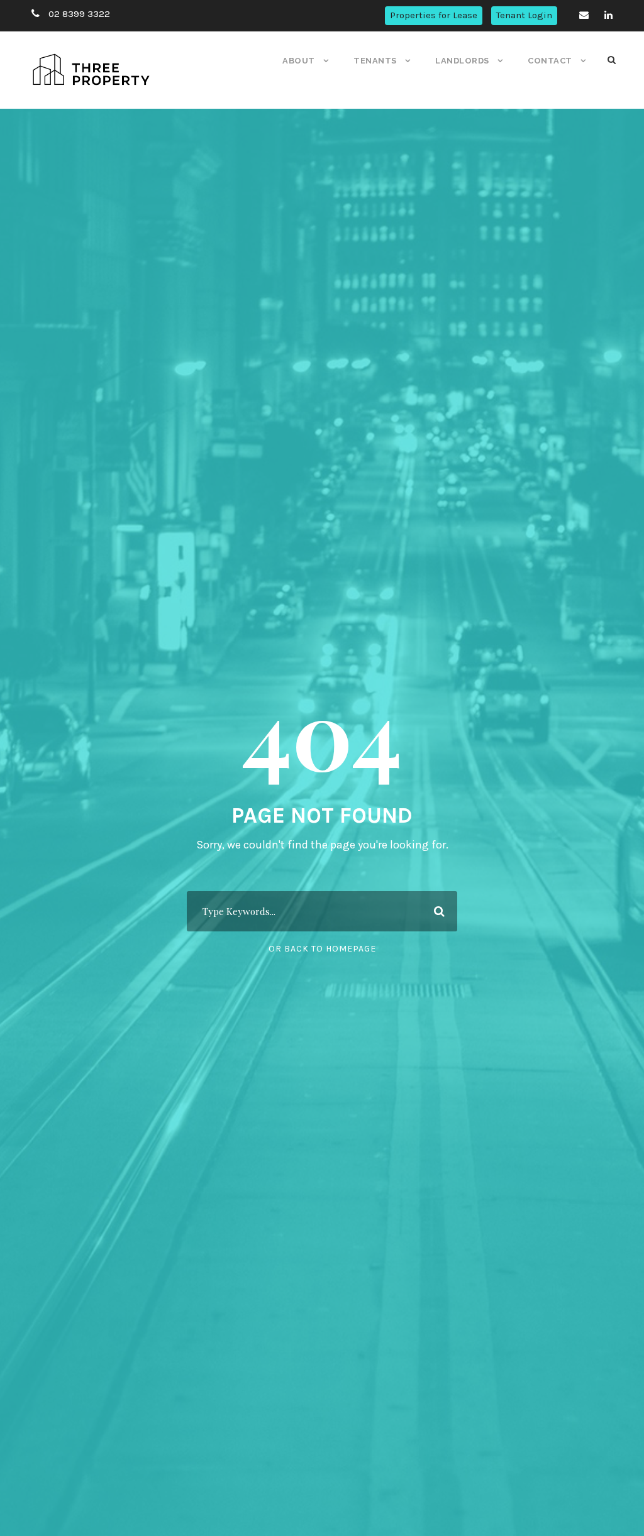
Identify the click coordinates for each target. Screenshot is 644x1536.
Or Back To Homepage (322, 948)
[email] (584, 15)
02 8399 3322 (79, 13)
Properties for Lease (433, 15)
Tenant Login (524, 15)
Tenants (375, 60)
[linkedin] (608, 15)
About (298, 60)
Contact (550, 60)
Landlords (462, 60)
